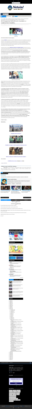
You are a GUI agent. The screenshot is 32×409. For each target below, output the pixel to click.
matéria (14, 394)
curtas (10, 394)
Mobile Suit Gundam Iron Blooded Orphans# (15, 172)
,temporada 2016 (3, 25)
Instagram (13, 183)
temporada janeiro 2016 (4, 19)
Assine (16, 383)
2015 (10, 352)
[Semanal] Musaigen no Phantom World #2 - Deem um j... (16, 338)
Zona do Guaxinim (13, 271)
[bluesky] (15, 0)
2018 (10, 307)
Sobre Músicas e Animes (13, 398)
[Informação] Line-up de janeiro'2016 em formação (16, 345)
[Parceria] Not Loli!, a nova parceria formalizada (15, 334)
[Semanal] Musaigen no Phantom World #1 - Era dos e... (16, 344)
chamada (18, 390)
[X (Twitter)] (14, 373)
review (18, 394)
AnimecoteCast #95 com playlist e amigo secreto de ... (16, 328)
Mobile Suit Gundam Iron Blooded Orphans (14, 18)
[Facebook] (12, 373)
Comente (21, 279)
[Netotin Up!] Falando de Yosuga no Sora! (16, 341)
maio (11, 315)
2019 (10, 306)
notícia (19, 391)
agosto (12, 313)
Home (2, 18)
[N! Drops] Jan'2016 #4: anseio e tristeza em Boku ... (16, 329)
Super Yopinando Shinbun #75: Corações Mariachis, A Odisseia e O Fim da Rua (15, 275)
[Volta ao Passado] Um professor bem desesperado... (15, 324)
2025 (10, 301)
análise (4, 18)
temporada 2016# (28, 172)
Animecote (11, 16)
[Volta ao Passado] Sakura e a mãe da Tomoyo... (15, 320)
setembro (12, 312)
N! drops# (23, 172)
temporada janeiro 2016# (4, 173)
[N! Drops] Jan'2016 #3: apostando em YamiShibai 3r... (15, 332)
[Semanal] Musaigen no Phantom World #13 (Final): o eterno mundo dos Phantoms (15, 192)
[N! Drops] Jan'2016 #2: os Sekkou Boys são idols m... (16, 335)
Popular (16, 279)
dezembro (12, 309)
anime (7, 18)
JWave (11, 262)
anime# (7, 172)
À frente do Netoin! (4, 362)
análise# (4, 172)
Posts (11, 279)
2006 (11, 359)
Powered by (14, 385)
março (12, 317)
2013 (10, 353)
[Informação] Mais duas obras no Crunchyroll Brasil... (15, 350)
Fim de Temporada (12, 397)
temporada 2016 (26, 18)
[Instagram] (10, 373)
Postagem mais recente (4, 197)
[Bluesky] (15, 407)
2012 (10, 354)
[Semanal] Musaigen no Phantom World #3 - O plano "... (16, 331)
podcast (10, 391)
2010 (10, 356)
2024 (10, 302)
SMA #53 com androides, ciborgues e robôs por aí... (16, 337)
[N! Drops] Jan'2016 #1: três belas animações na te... (15, 340)
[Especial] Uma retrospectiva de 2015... (16, 351)
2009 (11, 357)
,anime (13, 24)
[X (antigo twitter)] (16, 0)
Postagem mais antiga (27, 197)
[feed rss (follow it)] (13, 1)
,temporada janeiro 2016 (9, 25)
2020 (11, 305)
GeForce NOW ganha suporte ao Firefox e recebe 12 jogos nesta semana (15, 263)
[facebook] (18, 1)
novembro (12, 310)
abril (11, 316)
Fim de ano (11, 401)
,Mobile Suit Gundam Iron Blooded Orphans (20, 24)
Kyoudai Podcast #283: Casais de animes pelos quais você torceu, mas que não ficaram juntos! (15, 267)
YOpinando (11, 274)
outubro (12, 311)
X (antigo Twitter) (18, 183)
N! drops (22, 18)
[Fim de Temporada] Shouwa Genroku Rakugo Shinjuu (5, 192)
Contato (11, 362)
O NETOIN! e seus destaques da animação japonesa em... (16, 342)
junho (11, 314)
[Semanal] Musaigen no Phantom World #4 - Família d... (16, 321)
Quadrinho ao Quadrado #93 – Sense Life (15, 269)
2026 (10, 300)
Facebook (9, 183)
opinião (14, 390)
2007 (11, 358)
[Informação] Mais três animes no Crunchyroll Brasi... (15, 347)
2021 (10, 304)
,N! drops (27, 24)
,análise (11, 24)
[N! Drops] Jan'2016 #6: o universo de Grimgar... (15, 323)
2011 (10, 355)
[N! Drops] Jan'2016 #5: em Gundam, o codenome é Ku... (16, 326)
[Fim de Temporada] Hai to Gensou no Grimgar (26, 192)
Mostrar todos (21, 277)
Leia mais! (10, 371)
